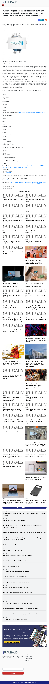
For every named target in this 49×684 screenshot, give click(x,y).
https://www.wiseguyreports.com (14, 179)
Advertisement (28, 658)
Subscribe (13, 673)
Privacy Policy (28, 656)
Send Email (8, 172)
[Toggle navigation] (3, 5)
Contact (27, 660)
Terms (26, 654)
